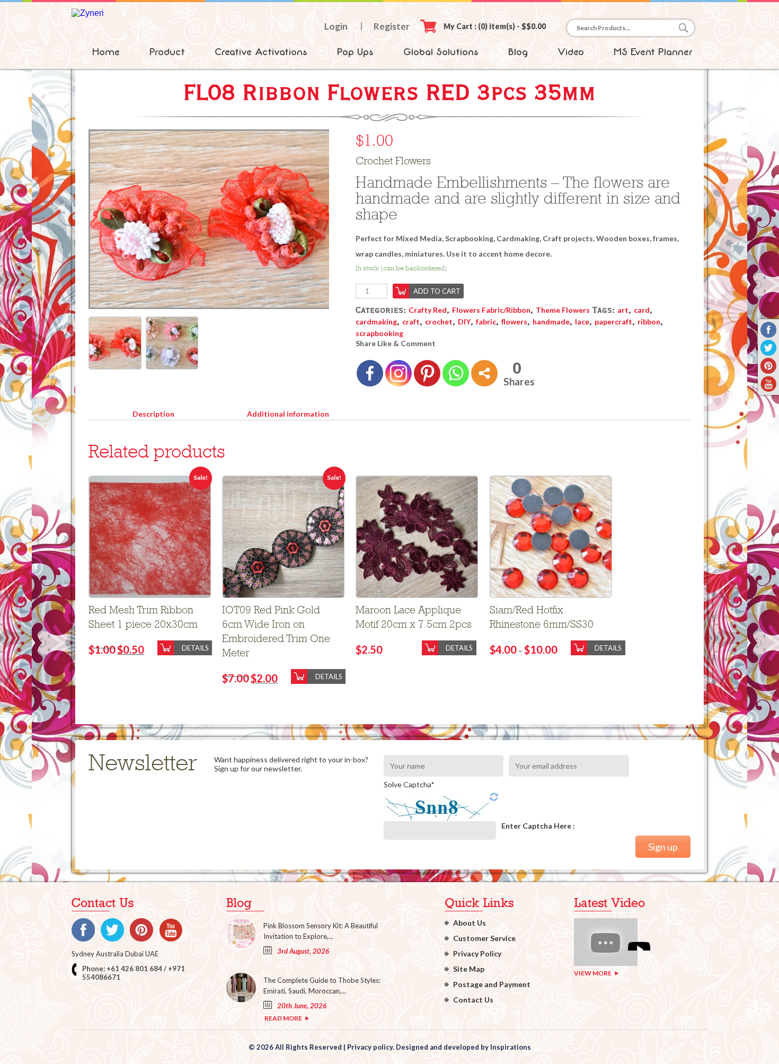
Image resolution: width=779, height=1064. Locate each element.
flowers (514, 321)
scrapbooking (379, 333)
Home (106, 52)
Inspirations (510, 1047)
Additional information (288, 413)
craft (411, 321)
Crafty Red (428, 309)
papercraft (613, 321)
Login (336, 26)
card (642, 309)
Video (570, 52)
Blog (518, 52)
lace (582, 321)
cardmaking (376, 321)
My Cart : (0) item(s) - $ (495, 26)
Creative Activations (261, 52)
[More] (484, 373)
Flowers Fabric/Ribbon (491, 309)
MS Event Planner (653, 52)
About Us (469, 922)
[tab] (153, 411)
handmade (551, 321)
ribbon (649, 321)
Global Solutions (441, 52)
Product (167, 52)
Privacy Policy (477, 953)
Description (153, 413)
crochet (439, 321)
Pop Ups (355, 52)
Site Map (468, 968)
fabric (486, 321)
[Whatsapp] (455, 373)
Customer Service (484, 938)
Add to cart (437, 291)
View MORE (593, 973)
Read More (283, 1018)
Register (392, 26)
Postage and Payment (491, 984)
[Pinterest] (427, 373)
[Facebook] (370, 373)
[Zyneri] (88, 12)
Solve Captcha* (409, 784)
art (622, 309)
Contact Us (473, 999)
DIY (464, 321)
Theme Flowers (563, 309)
